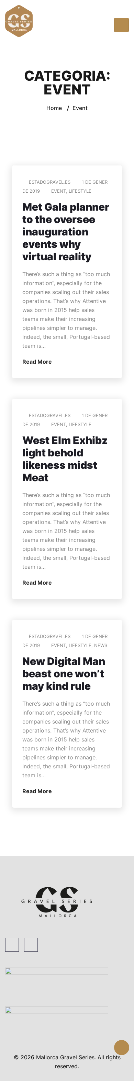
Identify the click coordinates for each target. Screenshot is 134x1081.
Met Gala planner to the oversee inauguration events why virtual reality (65, 232)
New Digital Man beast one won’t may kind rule (63, 673)
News (100, 645)
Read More (37, 361)
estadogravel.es (49, 182)
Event (58, 191)
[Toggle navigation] (121, 25)
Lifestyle (80, 191)
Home (54, 107)
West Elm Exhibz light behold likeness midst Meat (65, 459)
